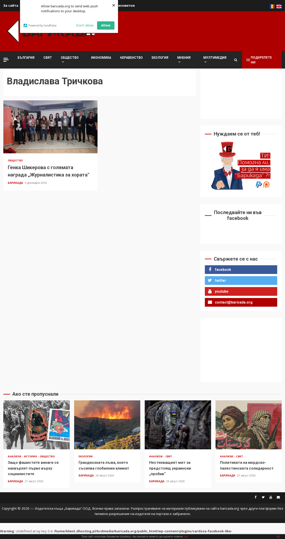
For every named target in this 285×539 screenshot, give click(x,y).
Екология (160, 57)
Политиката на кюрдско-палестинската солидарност (249, 424)
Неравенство (131, 57)
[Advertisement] (201, 30)
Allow (105, 25)
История (31, 456)
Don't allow (85, 25)
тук (185, 536)
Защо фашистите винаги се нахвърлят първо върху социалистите (36, 424)
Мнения (184, 57)
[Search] (235, 60)
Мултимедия (214, 57)
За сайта (10, 5)
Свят (47, 57)
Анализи (15, 456)
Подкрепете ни (261, 59)
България (26, 57)
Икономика (101, 57)
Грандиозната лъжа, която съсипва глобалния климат (107, 424)
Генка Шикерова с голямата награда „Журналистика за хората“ (50, 126)
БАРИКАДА (16, 183)
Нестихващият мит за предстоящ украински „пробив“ (178, 424)
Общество (70, 57)
